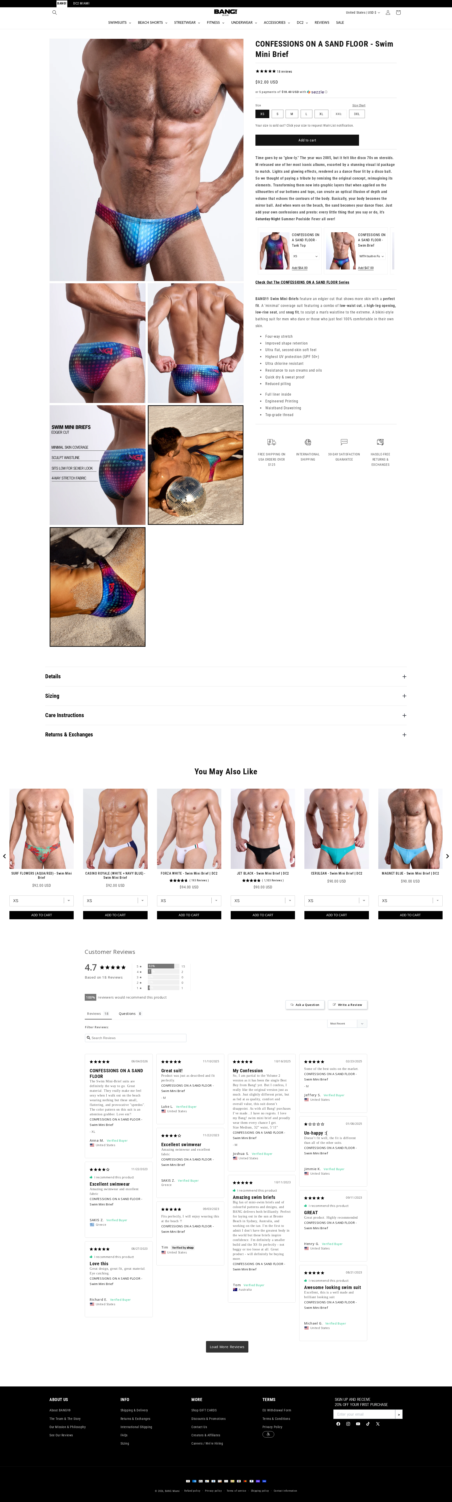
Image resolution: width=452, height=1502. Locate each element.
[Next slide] (387, 251)
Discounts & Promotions (208, 1419)
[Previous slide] (264, 251)
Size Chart (359, 105)
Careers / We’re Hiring (207, 1443)
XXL (341, 115)
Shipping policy (260, 1490)
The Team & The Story (65, 1419)
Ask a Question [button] (307, 1005)
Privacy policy (213, 1490)
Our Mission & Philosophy (67, 1427)
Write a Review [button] (350, 1005)
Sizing (125, 1443)
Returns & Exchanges (135, 1419)
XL (321, 114)
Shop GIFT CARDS (204, 1410)
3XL (357, 114)
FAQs (124, 1435)
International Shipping (136, 1427)
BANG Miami (172, 1491)
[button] (54, 12)
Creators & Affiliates (205, 1435)
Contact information (285, 1490)
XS (262, 114)
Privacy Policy (272, 1427)
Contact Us (199, 1427)
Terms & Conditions (276, 1419)
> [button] (227, 1347)
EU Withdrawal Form (276, 1410)
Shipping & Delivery (134, 1410)
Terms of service (236, 1490)
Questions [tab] (127, 1013)
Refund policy (192, 1490)
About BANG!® (60, 1410)
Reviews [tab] (94, 1013)
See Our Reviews (61, 1435)
